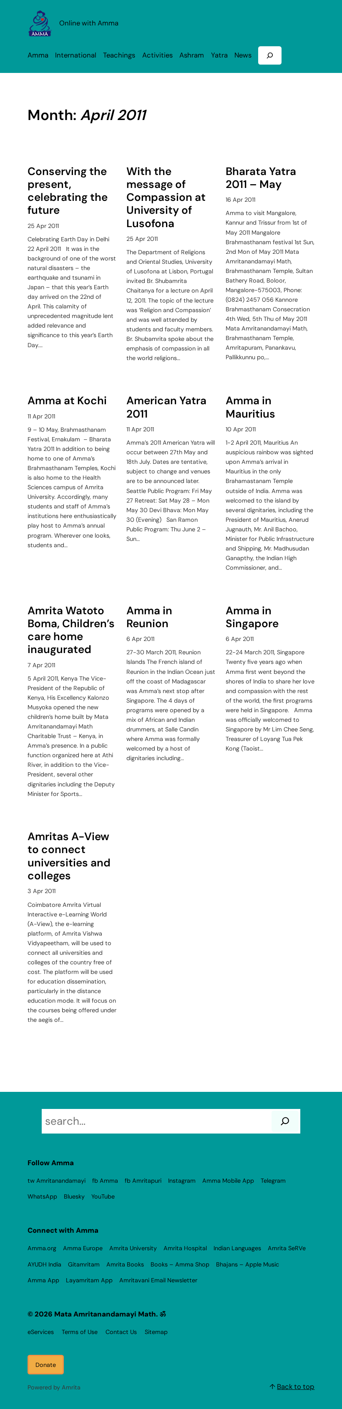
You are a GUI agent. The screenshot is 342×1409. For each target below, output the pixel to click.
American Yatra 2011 (166, 407)
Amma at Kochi (67, 400)
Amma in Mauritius (250, 407)
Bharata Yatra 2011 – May (261, 178)
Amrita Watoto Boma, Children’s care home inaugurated (71, 630)
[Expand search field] (270, 55)
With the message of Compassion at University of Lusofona (166, 197)
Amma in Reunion (149, 617)
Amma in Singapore (252, 617)
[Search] (285, 1121)
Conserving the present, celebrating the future (68, 191)
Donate (45, 1365)
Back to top (295, 1386)
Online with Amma (88, 23)
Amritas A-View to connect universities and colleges (69, 856)
